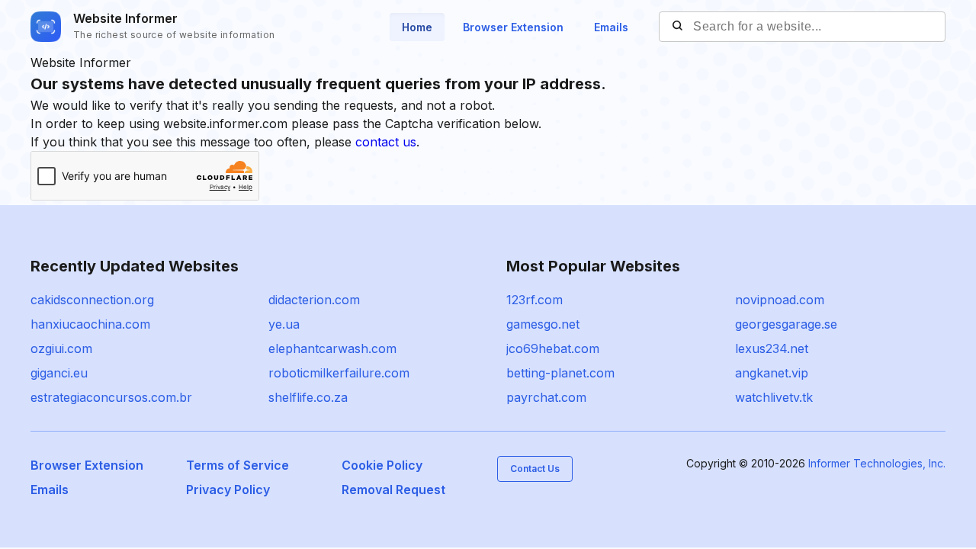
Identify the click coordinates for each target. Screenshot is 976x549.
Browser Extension (513, 27)
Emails (611, 27)
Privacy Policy (228, 489)
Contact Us (535, 468)
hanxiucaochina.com (90, 324)
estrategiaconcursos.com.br (111, 397)
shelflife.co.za (308, 397)
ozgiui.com (61, 348)
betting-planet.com (560, 372)
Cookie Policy (382, 465)
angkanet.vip (771, 372)
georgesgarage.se (786, 324)
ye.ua (284, 324)
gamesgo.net (543, 324)
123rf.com (534, 299)
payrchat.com (546, 397)
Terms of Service (237, 465)
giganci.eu (59, 372)
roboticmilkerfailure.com (338, 372)
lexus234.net (771, 348)
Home (417, 27)
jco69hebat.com (552, 348)
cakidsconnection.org (92, 299)
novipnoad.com (779, 299)
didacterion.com (314, 299)
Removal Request (393, 489)
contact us (385, 141)
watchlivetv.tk (774, 397)
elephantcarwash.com (332, 348)
